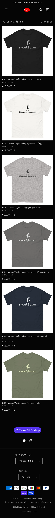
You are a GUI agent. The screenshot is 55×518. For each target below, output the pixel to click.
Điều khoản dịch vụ (20, 507)
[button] (6, 9)
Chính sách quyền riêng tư (40, 502)
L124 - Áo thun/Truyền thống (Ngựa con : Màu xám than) (25, 272)
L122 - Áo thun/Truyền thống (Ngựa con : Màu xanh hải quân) (25, 337)
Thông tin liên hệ (38, 507)
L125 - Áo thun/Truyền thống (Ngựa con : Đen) (21, 79)
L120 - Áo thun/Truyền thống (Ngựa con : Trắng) (22, 143)
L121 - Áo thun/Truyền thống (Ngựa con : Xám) (21, 208)
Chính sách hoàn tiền (18, 502)
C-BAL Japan (24, 498)
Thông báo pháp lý (28, 511)
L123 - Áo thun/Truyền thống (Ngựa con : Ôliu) (21, 403)
